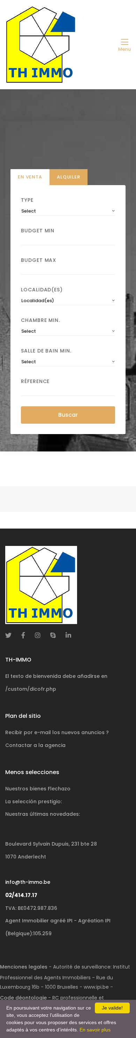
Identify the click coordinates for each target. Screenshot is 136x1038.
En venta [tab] (30, 177)
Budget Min (37, 230)
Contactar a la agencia (35, 745)
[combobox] (68, 211)
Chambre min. (40, 320)
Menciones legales (23, 966)
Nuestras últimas (42, 814)
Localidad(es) (42, 289)
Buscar (68, 415)
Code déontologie (23, 997)
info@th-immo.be (27, 882)
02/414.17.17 (21, 895)
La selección (33, 801)
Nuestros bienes (37, 788)
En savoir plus (95, 1029)
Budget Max (38, 260)
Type (27, 200)
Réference (35, 381)
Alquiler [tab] (68, 177)
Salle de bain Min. (46, 350)
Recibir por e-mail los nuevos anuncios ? (57, 732)
